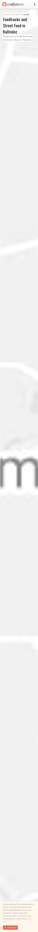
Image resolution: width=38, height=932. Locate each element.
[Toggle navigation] (34, 4)
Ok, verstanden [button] (10, 927)
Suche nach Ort (16, 14)
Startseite (6, 14)
